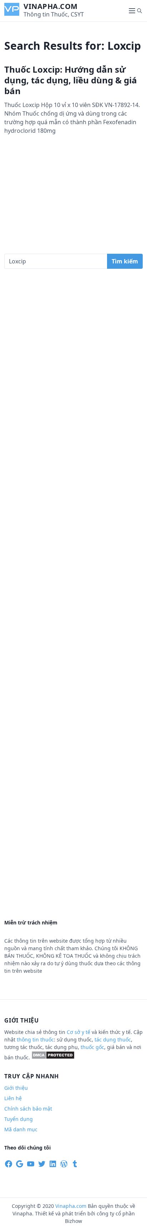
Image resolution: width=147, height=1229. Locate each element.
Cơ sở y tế (79, 1032)
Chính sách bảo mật (28, 1108)
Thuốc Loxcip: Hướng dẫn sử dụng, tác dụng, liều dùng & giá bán (70, 80)
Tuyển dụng (18, 1119)
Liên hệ (13, 1098)
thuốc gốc (92, 1047)
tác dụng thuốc (113, 1039)
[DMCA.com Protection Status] (53, 1057)
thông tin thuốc (35, 1039)
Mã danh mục (20, 1129)
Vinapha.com (51, 6)
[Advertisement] (73, 201)
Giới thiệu (16, 1087)
